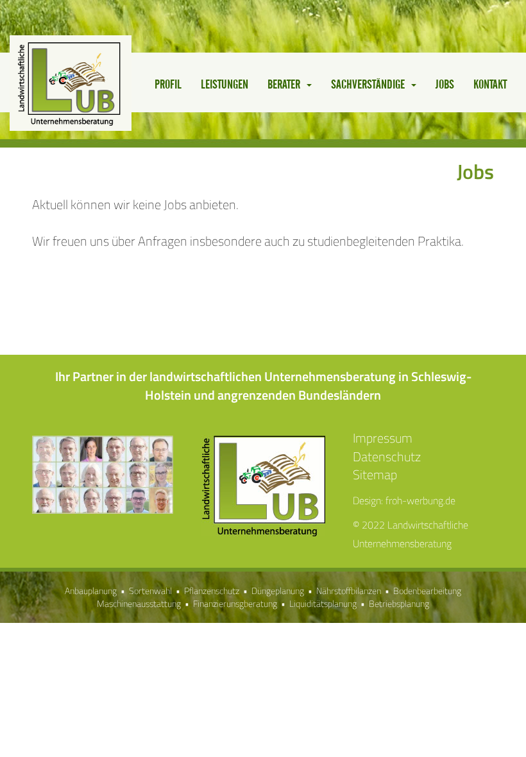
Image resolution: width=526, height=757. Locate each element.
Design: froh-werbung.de (404, 500)
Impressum (382, 438)
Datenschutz (387, 456)
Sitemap (375, 474)
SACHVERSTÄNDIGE (370, 85)
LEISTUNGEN (224, 85)
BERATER (286, 85)
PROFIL (168, 85)
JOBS (445, 85)
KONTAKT (490, 85)
